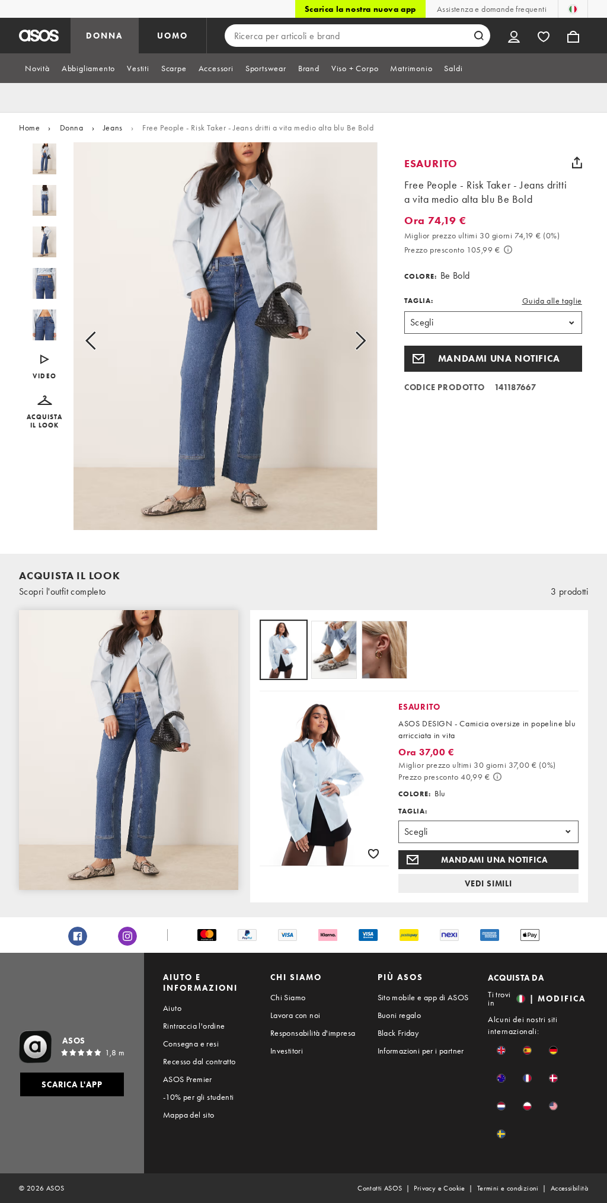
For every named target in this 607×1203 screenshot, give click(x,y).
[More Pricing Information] (508, 249)
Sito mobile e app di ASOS (423, 997)
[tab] (37, 68)
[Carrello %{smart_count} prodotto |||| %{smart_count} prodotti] (573, 35)
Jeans (113, 127)
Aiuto (172, 1008)
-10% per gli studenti (198, 1097)
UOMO (172, 35)
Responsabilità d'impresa (313, 1033)
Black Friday (398, 1033)
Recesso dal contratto (199, 1061)
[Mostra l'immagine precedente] (104, 341)
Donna (72, 127)
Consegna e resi (191, 1043)
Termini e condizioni (508, 1188)
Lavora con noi (295, 1015)
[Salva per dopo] (373, 853)
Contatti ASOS (379, 1188)
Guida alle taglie (552, 300)
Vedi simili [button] (488, 883)
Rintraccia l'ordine (194, 1025)
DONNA (104, 35)
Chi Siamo (288, 997)
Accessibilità (569, 1188)
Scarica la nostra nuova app (360, 9)
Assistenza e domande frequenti (492, 9)
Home (29, 127)
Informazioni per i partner (421, 1050)
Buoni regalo (399, 1015)
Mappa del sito (189, 1114)
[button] (45, 412)
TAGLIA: (418, 300)
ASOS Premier (187, 1079)
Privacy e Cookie (439, 1188)
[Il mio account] (514, 35)
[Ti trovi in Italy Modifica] (572, 9)
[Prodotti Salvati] (543, 35)
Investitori (286, 1050)
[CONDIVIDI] (577, 162)
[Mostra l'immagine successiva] (347, 341)
